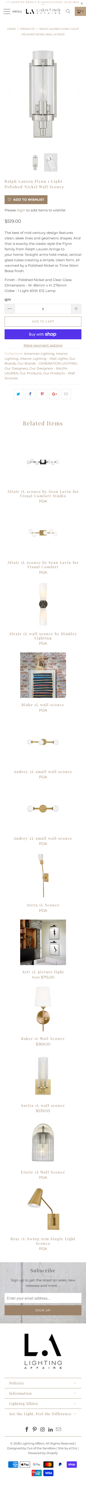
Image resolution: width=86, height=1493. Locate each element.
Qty (8, 300)
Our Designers (16, 368)
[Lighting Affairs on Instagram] (42, 1430)
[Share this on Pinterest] (42, 394)
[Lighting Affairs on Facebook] (26, 1430)
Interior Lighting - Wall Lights (44, 358)
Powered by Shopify (43, 1453)
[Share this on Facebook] (30, 394)
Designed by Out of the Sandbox (31, 1448)
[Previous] (9, 94)
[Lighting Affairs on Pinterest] (34, 1430)
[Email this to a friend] (66, 394)
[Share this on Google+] (54, 394)
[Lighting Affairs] (43, 11)
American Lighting (39, 353)
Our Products (31, 373)
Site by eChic (67, 1448)
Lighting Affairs (32, 1443)
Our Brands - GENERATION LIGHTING (47, 363)
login (21, 210)
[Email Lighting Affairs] (58, 1430)
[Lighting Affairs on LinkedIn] (50, 1430)
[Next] (77, 94)
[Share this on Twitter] (18, 394)
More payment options (43, 345)
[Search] (70, 11)
